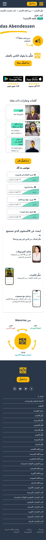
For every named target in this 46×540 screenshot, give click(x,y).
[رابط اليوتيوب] (20, 388)
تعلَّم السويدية (38, 439)
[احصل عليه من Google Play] (13, 79)
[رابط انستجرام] (14, 388)
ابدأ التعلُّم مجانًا (23, 63)
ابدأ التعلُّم (32, 3)
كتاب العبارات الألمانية (8, 11)
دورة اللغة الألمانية (25, 11)
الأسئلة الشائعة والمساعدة (34, 401)
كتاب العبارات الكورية (35, 512)
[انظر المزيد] (4, 3)
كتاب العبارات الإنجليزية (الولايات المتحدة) (28, 497)
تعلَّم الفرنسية (38, 420)
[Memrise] (41, 3)
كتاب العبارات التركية (35, 521)
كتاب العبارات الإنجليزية (35, 502)
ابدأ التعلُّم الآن (23, 161)
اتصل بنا (40, 396)
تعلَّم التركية (39, 444)
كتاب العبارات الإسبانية (35, 507)
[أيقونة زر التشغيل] (32, 112)
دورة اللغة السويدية (36, 478)
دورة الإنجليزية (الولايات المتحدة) (32, 463)
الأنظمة (40, 406)
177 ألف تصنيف (34, 86)
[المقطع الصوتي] (38, 41)
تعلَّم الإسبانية (38, 430)
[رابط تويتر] (25, 388)
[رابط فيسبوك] (31, 388)
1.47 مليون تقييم (13, 86)
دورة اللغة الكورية (37, 473)
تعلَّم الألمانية (38, 11)
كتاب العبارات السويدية (35, 516)
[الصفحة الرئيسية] (38, 55)
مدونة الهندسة (38, 411)
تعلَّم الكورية (39, 435)
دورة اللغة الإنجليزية (36, 459)
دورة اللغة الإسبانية (36, 468)
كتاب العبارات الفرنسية (35, 492)
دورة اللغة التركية (37, 483)
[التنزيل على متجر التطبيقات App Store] (34, 79)
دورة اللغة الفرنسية (36, 454)
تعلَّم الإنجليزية (38, 425)
